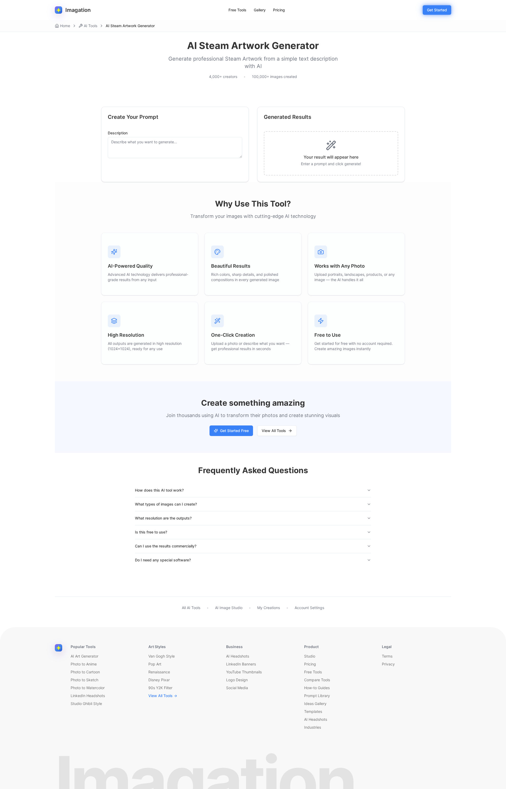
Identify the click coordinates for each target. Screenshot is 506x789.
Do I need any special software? (163, 560)
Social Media (237, 687)
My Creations (268, 607)
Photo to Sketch (84, 680)
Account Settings (309, 607)
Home (65, 25)
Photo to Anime (84, 664)
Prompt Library (317, 695)
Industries (312, 727)
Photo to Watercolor (88, 687)
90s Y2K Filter (160, 687)
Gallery (260, 10)
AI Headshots (237, 656)
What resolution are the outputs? (163, 518)
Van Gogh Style (161, 656)
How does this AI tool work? (159, 490)
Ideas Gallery (315, 703)
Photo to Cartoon (85, 672)
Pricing (279, 10)
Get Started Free (234, 430)
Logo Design (237, 680)
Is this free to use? (151, 532)
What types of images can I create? (166, 504)
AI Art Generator (84, 656)
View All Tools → (162, 695)
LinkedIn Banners (241, 664)
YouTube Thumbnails (244, 672)
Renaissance (159, 672)
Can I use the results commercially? (165, 546)
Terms (387, 656)
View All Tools (274, 430)
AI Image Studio (228, 607)
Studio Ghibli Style (86, 703)
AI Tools (90, 25)
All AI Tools (191, 607)
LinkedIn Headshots (88, 695)
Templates (313, 711)
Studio (309, 656)
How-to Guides (317, 687)
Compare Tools (317, 680)
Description (118, 133)
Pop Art (154, 664)
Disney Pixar (159, 680)
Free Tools (237, 10)
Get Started (437, 10)
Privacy (388, 664)
